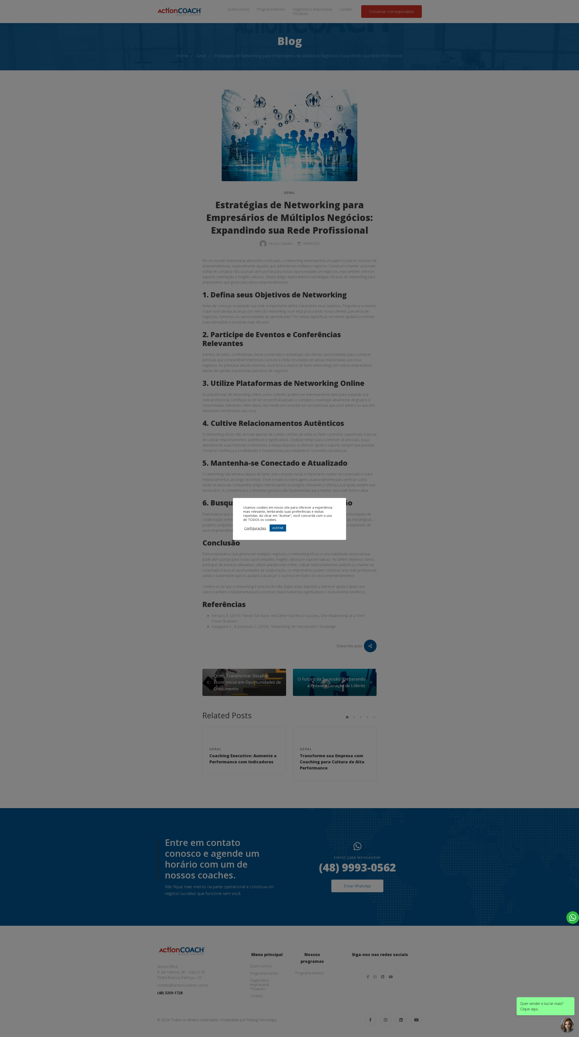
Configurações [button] (255, 528)
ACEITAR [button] (277, 528)
